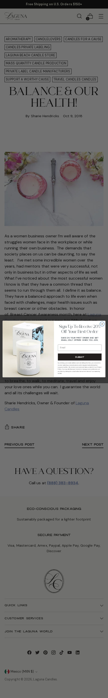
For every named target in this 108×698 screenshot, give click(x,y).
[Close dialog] (102, 324)
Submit (79, 357)
